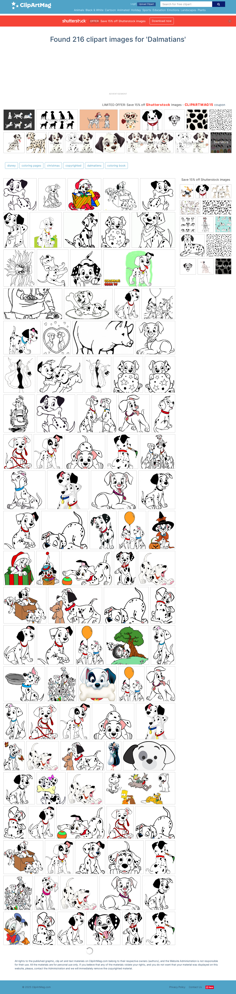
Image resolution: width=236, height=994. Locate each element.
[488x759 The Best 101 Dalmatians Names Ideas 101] (103, 531)
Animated (123, 10)
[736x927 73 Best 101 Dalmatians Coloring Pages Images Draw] (19, 376)
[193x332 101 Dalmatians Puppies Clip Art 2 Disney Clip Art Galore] (163, 646)
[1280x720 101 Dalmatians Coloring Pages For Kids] (139, 270)
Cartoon (110, 10)
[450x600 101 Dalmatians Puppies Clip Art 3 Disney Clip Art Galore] (18, 453)
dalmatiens (94, 165)
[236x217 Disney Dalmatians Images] (113, 491)
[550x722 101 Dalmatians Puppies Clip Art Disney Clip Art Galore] (134, 415)
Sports (146, 10)
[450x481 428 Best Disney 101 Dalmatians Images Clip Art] (157, 453)
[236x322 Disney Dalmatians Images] (17, 930)
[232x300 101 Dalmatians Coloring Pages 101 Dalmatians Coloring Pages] (52, 195)
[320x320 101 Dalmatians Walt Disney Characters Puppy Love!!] (155, 722)
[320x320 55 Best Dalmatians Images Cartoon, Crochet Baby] (68, 491)
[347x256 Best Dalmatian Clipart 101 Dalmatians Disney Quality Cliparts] (75, 607)
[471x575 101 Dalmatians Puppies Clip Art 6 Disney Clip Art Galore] (122, 453)
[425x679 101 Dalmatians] (16, 231)
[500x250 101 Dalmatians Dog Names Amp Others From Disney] (140, 789)
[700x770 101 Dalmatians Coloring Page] (81, 231)
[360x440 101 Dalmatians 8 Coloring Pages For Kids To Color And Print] (46, 231)
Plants (202, 10)
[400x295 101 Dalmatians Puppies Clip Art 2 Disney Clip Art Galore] (86, 569)
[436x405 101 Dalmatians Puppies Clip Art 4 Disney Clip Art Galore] (25, 607)
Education (159, 10)
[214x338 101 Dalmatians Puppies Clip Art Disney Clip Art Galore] (162, 606)
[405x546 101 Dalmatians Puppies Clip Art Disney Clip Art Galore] (127, 305)
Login (133, 4)
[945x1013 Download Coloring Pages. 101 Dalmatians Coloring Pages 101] (56, 415)
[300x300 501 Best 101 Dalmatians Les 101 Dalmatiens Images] (24, 491)
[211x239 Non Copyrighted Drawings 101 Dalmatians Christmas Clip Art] (157, 491)
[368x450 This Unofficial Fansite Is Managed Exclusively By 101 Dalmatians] (51, 789)
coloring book (116, 165)
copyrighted (73, 165)
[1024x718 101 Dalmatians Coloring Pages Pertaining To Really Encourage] (88, 305)
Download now (162, 21)
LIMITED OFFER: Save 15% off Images (142, 105)
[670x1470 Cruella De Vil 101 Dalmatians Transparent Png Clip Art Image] (114, 757)
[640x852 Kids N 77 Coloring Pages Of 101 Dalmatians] (128, 376)
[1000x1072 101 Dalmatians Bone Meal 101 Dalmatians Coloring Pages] (20, 196)
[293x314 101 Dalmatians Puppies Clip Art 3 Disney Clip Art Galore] (103, 930)
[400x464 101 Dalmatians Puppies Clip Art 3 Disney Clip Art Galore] (21, 531)
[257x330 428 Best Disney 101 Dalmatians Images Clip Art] (18, 894)
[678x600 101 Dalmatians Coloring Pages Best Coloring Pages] (153, 231)
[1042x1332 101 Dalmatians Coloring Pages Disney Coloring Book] (19, 269)
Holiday (136, 10)
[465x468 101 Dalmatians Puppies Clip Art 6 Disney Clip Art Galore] (125, 859)
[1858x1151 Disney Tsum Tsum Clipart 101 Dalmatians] (149, 757)
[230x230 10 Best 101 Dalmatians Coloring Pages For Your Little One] (157, 195)
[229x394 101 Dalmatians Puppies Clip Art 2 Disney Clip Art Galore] (163, 415)
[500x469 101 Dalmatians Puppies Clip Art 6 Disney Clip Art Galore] (85, 453)
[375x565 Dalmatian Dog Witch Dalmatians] (161, 531)
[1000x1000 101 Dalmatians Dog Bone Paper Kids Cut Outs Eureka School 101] (98, 685)
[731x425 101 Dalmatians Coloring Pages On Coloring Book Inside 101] (33, 305)
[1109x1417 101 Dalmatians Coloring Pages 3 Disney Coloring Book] (52, 269)
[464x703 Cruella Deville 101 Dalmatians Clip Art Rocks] (98, 376)
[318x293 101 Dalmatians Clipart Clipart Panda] (24, 685)
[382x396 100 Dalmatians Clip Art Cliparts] (96, 415)
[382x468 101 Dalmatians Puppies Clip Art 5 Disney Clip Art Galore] (90, 859)
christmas (53, 165)
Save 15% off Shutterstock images (205, 179)
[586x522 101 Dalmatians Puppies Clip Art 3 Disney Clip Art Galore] (64, 531)
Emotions (173, 10)
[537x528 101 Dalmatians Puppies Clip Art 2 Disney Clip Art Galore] (127, 646)
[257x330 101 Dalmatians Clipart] (62, 685)
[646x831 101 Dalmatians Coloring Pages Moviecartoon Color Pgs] (56, 339)
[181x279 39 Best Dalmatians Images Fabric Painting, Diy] (14, 757)
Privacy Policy (177, 987)
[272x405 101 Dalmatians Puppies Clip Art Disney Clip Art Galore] (132, 531)
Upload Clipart (146, 4)
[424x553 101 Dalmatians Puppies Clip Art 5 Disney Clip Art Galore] (48, 453)
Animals (79, 10)
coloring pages (31, 165)
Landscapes (188, 10)
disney (11, 165)
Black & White (94, 10)
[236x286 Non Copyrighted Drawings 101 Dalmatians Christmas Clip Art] (19, 569)
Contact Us (195, 987)
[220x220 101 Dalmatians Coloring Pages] (158, 305)
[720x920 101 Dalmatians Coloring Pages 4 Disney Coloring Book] (86, 269)
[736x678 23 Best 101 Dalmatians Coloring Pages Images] (155, 339)
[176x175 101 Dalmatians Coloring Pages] (22, 339)
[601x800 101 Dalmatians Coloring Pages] (115, 231)
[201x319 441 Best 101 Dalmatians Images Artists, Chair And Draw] (46, 894)
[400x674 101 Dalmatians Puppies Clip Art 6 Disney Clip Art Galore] (125, 569)
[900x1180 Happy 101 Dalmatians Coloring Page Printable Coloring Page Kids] (19, 415)
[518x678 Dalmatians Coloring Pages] (160, 376)
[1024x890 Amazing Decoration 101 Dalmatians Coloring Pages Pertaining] (60, 376)
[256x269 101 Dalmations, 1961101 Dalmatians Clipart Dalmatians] (84, 195)
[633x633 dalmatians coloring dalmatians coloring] (120, 195)
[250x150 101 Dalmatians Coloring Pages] (103, 339)
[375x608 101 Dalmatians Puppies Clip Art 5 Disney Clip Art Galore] (47, 569)
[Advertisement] (118, 69)
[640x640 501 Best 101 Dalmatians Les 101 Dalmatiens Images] (156, 569)
